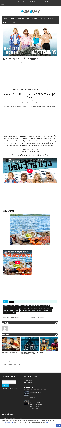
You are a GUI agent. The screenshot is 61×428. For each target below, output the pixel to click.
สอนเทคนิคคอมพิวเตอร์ (13, 2)
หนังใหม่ (33, 310)
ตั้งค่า (47, 422)
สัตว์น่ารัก (50, 18)
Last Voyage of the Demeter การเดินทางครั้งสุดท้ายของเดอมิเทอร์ (29, 353)
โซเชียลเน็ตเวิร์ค (34, 2)
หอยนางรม (11, 247)
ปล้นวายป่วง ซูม (34, 308)
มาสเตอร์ (40, 308)
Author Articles (11, 327)
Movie (3, 4)
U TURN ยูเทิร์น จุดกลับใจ (12, 317)
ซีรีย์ (28, 18)
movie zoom (46, 305)
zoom (14, 308)
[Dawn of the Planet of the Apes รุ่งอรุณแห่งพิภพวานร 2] (26, 393)
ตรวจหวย (42, 18)
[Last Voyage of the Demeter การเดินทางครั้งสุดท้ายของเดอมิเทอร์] (30, 344)
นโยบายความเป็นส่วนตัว (7, 422)
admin (9, 62)
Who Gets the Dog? (38, 317)
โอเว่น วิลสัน (13, 312)
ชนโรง (25, 308)
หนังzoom (6, 310)
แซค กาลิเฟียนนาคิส (47, 310)
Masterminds (26, 305)
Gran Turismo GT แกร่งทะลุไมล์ (9, 352)
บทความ (3, 2)
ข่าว (41, 2)
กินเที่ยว (47, 2)
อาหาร (15, 22)
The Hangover (7, 308)
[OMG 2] (49, 344)
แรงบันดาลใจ (55, 2)
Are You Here (12, 305)
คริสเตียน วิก (19, 308)
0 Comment (31, 62)
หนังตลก (22, 310)
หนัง (44, 308)
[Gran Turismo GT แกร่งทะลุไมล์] (11, 344)
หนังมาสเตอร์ (27, 310)
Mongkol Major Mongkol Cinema (30, 101)
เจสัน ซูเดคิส (39, 310)
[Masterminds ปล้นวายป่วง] (30, 41)
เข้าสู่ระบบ (9, 364)
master (19, 305)
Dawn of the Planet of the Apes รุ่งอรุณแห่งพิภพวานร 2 (36, 394)
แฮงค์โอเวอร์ (6, 312)
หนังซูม (17, 310)
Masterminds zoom (36, 305)
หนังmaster (49, 308)
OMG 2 (41, 352)
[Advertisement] (30, 76)
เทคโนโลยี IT (25, 2)
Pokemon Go (6, 22)
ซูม (28, 308)
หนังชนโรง (12, 310)
